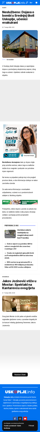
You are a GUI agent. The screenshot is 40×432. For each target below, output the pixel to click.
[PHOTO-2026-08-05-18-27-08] (20, 141)
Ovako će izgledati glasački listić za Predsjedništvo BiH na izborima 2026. (19, 255)
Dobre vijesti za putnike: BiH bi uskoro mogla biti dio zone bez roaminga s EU (18, 246)
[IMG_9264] (20, 202)
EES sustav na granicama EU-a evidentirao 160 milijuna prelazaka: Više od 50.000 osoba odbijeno (19, 264)
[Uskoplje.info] (15, 2)
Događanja (5, 276)
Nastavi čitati (20, 374)
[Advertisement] (20, 100)
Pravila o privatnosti (10, 425)
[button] (31, 426)
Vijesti (4, 7)
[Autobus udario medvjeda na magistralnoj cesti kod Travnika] (10, 234)
